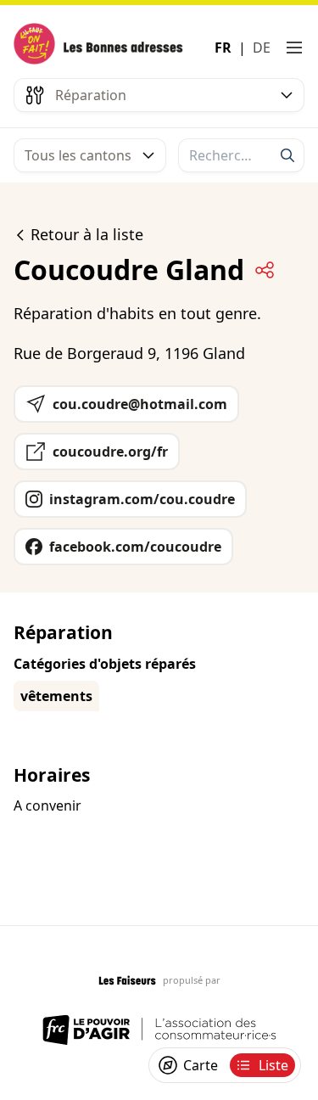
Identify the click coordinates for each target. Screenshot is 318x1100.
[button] (294, 47)
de (262, 47)
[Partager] (264, 270)
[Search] (287, 155)
